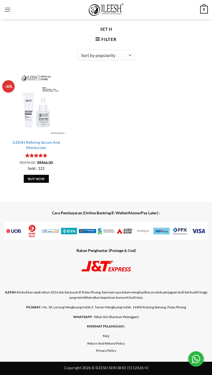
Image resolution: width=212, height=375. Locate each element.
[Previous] (15, 234)
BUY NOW (36, 179)
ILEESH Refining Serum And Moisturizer (36, 145)
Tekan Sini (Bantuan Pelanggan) (116, 317)
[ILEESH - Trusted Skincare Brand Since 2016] (106, 9)
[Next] (197, 234)
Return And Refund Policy (106, 343)
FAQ (106, 336)
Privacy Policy (106, 350)
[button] (7, 9)
